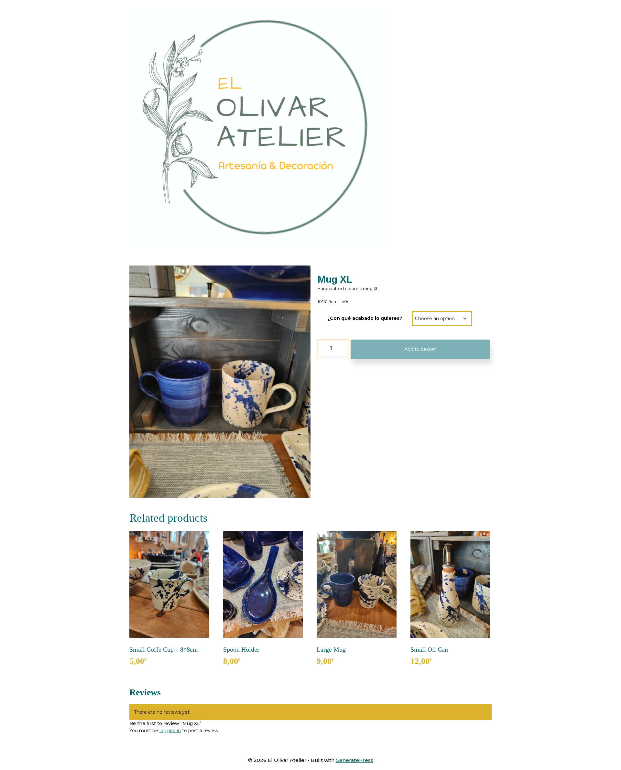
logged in (170, 730)
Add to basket (420, 349)
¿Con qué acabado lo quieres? (365, 318)
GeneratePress (354, 760)
